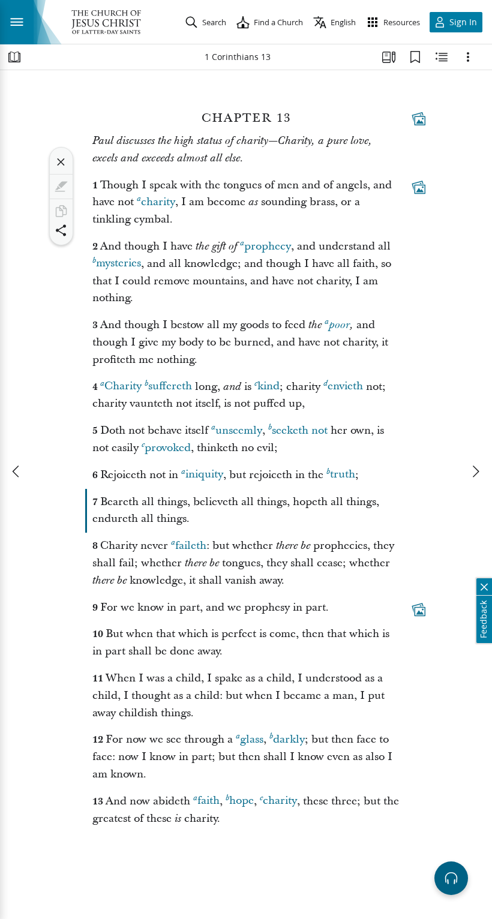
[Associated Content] (419, 119)
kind (268, 386)
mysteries (118, 263)
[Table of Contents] (14, 57)
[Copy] (61, 211)
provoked (168, 447)
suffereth (170, 386)
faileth (190, 545)
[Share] (61, 230)
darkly (289, 739)
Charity (123, 386)
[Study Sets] (389, 57)
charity (158, 201)
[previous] (17, 471)
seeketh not (300, 430)
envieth (345, 386)
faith (208, 801)
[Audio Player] (451, 878)
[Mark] (61, 186)
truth (342, 474)
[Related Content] (442, 57)
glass (251, 739)
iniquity (204, 474)
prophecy (267, 246)
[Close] (61, 162)
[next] (475, 471)
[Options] (468, 57)
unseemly (238, 430)
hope (241, 801)
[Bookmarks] (415, 57)
